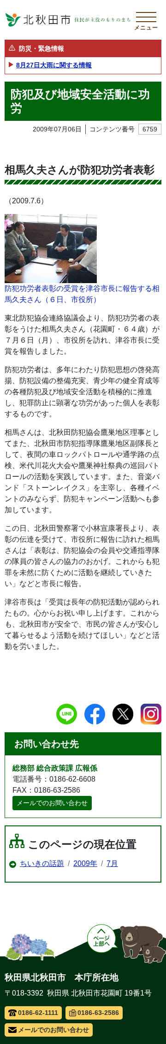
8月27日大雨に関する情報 (54, 65)
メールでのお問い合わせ (52, 803)
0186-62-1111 (38, 1012)
